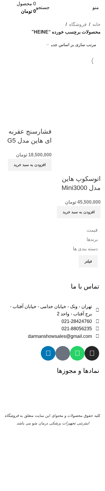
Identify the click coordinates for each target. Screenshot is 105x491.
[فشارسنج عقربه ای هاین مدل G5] (28, 88)
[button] (79, 212)
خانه (96, 24)
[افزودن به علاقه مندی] (77, 167)
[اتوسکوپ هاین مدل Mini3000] (77, 88)
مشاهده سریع (93, 167)
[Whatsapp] (77, 353)
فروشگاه (78, 24)
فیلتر (88, 261)
